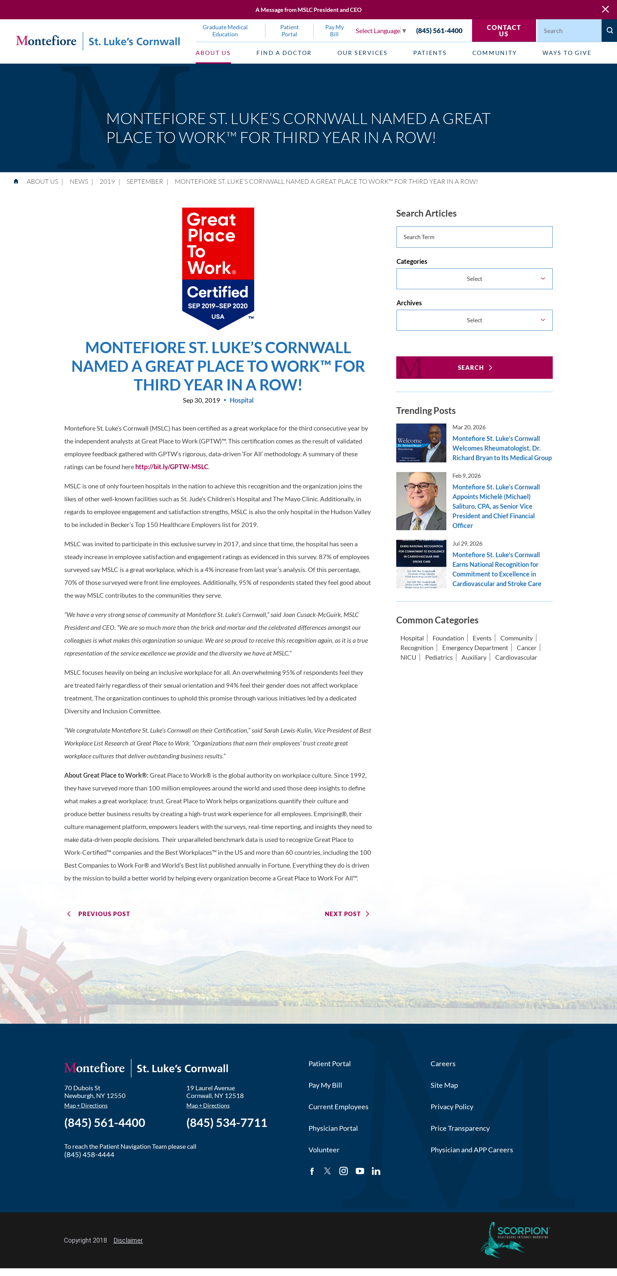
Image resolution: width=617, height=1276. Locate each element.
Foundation (448, 638)
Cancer (527, 647)
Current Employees (338, 1106)
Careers (443, 1063)
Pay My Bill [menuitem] (334, 30)
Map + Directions (86, 1105)
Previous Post (104, 913)
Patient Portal (329, 1063)
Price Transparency (460, 1128)
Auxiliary (474, 657)
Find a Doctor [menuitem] (284, 52)
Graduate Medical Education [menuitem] (225, 30)
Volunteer (324, 1149)
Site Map (444, 1085)
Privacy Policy (452, 1106)
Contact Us (504, 30)
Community (516, 638)
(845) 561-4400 (439, 30)
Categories (412, 261)
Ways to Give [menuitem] (566, 52)
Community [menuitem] (494, 52)
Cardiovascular (516, 657)
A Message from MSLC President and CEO (308, 9)
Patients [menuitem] (430, 52)
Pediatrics (439, 657)
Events (482, 638)
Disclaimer (128, 1240)
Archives (409, 303)
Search (471, 367)
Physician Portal (333, 1128)
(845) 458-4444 (89, 1154)
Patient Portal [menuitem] (289, 30)
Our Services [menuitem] (362, 52)
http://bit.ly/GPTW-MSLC (171, 466)
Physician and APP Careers (472, 1149)
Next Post (343, 913)
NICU (408, 657)
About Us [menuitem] (213, 52)
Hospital (412, 638)
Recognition (417, 647)
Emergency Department (475, 647)
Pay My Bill (325, 1085)
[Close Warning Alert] (605, 9)
